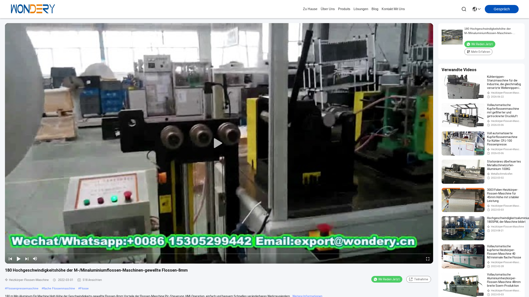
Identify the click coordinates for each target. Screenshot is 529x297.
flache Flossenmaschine (59, 288)
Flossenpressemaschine (22, 288)
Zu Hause (310, 9)
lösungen (361, 9)
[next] (27, 259)
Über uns (328, 9)
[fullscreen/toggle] (428, 259)
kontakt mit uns (393, 9)
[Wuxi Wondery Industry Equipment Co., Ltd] (33, 9)
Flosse (84, 288)
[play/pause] (18, 259)
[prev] (10, 259)
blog (375, 9)
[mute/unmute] (35, 259)
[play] (219, 143)
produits (344, 9)
